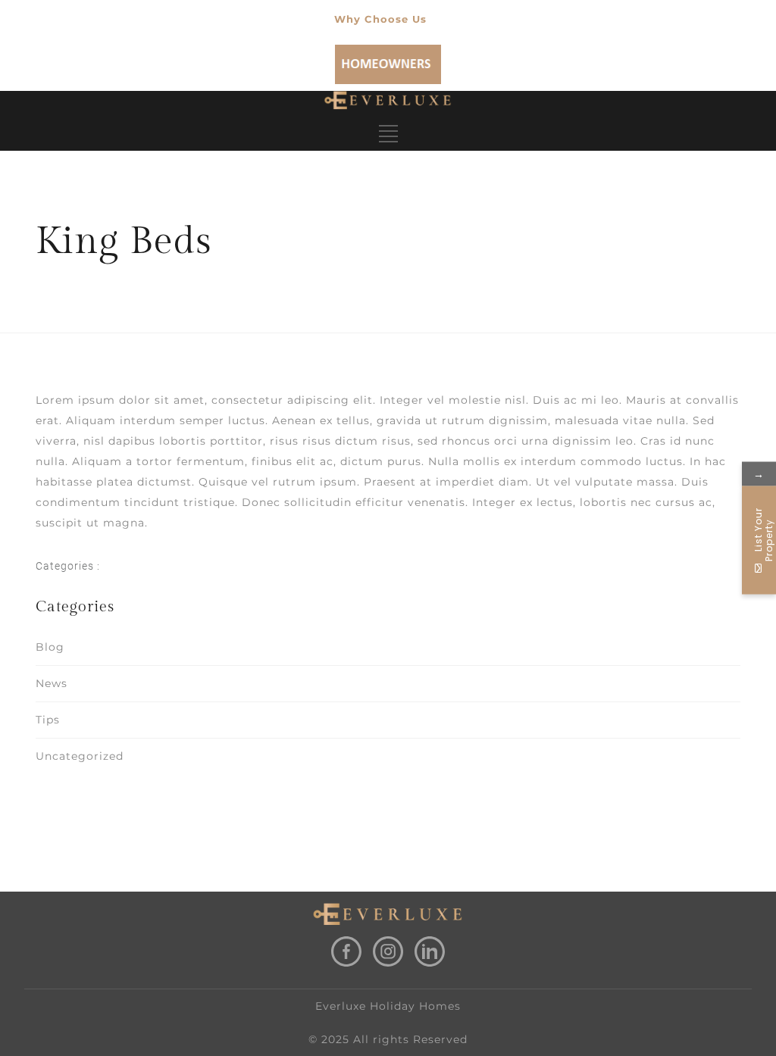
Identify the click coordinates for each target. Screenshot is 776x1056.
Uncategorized (80, 756)
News (51, 683)
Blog (50, 647)
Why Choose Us (380, 19)
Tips (48, 719)
